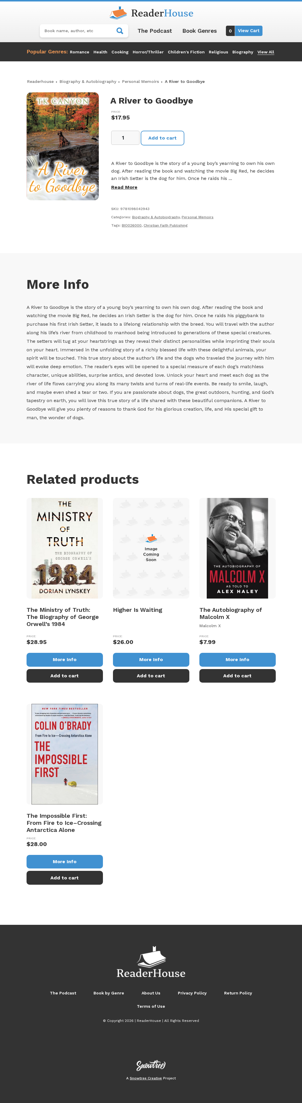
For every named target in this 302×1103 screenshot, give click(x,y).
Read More (124, 187)
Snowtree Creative (146, 1078)
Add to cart (162, 138)
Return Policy (238, 993)
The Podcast (154, 30)
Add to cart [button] (64, 675)
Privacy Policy (192, 993)
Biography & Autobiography (88, 81)
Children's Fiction (186, 52)
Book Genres (199, 30)
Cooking (120, 52)
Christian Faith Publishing (166, 225)
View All (265, 52)
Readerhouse (40, 81)
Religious (218, 52)
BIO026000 (132, 225)
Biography (242, 52)
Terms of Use (151, 1006)
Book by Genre (108, 993)
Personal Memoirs (140, 81)
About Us (151, 993)
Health (100, 52)
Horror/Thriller (148, 52)
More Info (64, 659)
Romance (79, 52)
